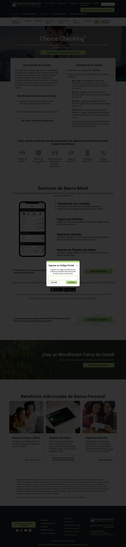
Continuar (71, 282)
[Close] (76, 265)
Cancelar (54, 282)
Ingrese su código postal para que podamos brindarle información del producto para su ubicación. (63, 272)
